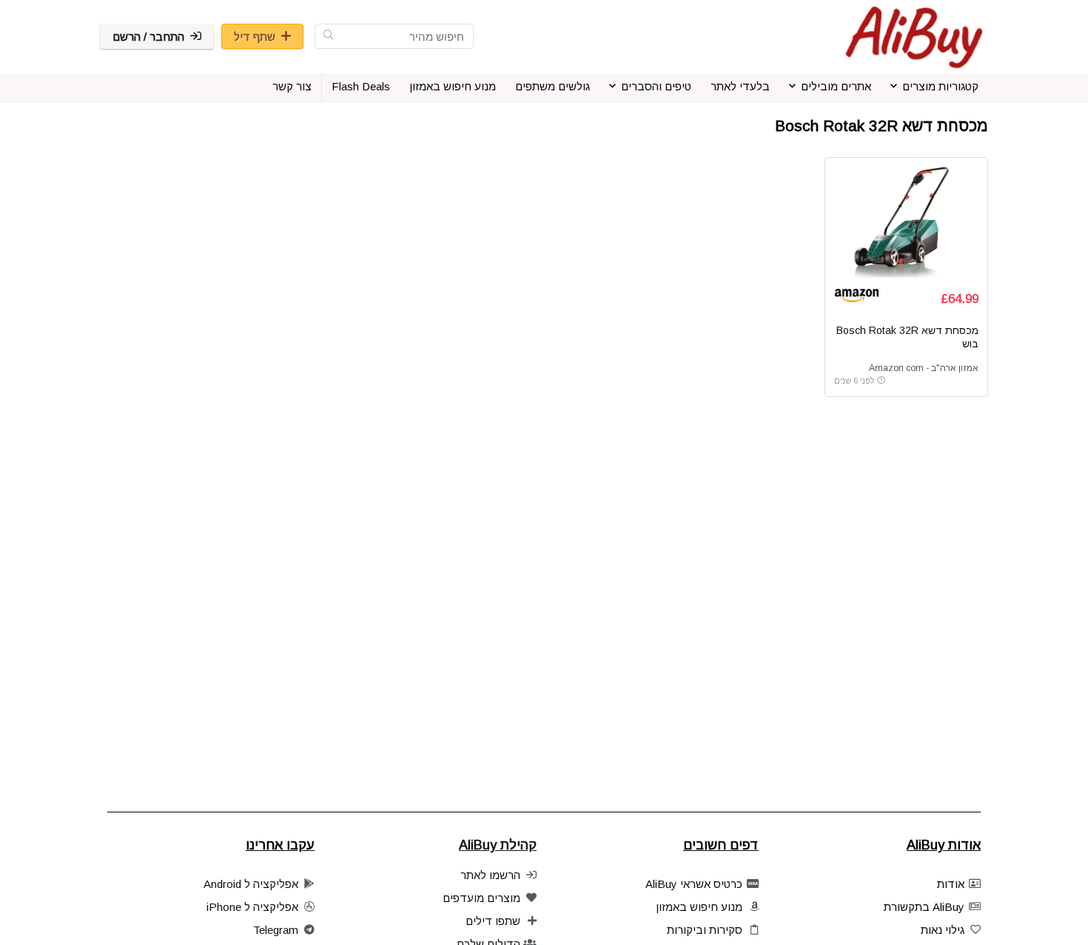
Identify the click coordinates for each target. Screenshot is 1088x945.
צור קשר (292, 86)
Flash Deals (361, 86)
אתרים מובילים (836, 86)
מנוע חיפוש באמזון (452, 86)
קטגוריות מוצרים (940, 86)
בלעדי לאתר (740, 86)
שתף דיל (254, 36)
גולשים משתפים (552, 86)
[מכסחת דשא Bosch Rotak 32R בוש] (906, 222)
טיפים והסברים (656, 86)
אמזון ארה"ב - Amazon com (923, 368)
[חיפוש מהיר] (328, 36)
